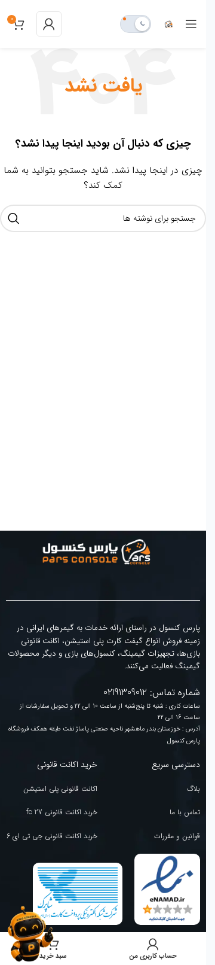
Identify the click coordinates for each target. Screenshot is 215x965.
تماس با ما (185, 812)
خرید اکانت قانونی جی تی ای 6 (52, 836)
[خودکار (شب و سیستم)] (135, 24)
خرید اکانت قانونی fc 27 (61, 812)
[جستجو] (13, 218)
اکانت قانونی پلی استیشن (60, 788)
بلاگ (193, 788)
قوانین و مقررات (177, 836)
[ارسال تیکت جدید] (30, 934)
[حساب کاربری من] (48, 24)
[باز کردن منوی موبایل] (191, 24)
